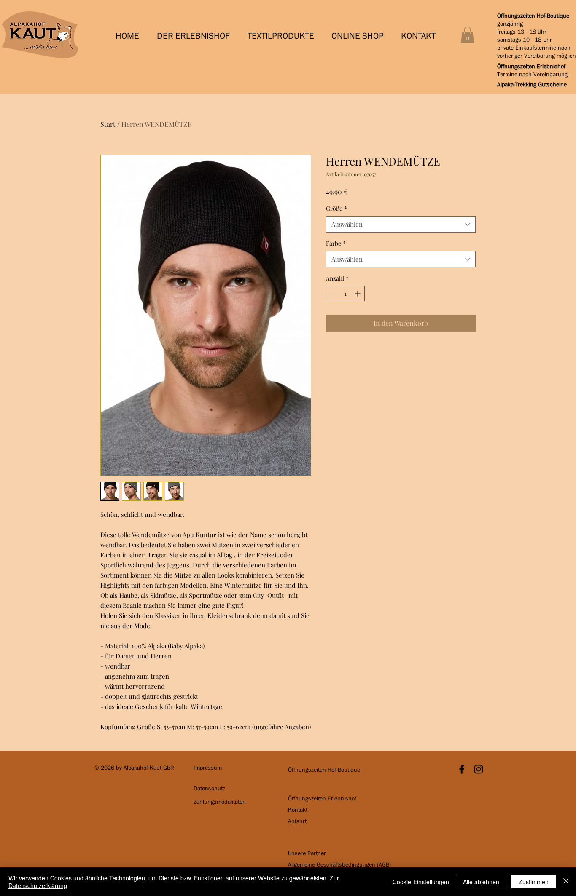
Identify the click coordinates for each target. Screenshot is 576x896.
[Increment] (358, 293)
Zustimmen (534, 881)
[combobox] (401, 224)
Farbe (336, 243)
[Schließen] (566, 881)
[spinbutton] (345, 293)
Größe (336, 208)
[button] (196, 36)
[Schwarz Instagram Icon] (478, 769)
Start (108, 124)
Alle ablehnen (481, 881)
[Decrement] (332, 293)
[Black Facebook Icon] (462, 769)
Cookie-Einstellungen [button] (421, 881)
